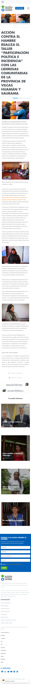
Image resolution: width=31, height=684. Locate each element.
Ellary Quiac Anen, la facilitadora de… (11, 488)
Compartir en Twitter (16, 377)
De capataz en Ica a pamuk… (14, 520)
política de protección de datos (14, 564)
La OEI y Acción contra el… (13, 422)
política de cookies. (10, 681)
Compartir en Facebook (16, 373)
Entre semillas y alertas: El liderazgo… (13, 454)
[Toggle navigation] (2, 2)
